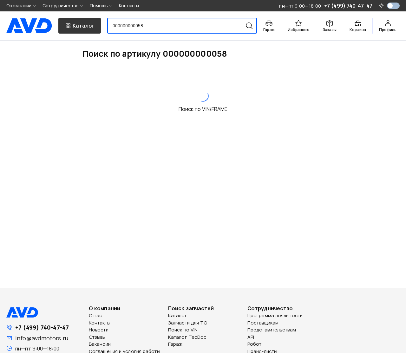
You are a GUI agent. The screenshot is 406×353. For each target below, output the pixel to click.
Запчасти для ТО (187, 322)
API (250, 337)
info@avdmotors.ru (41, 338)
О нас (95, 315)
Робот (254, 344)
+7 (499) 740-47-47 (42, 327)
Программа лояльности (275, 315)
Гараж (175, 344)
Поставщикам (262, 322)
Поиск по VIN (183, 329)
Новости (98, 329)
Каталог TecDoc (187, 337)
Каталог (177, 315)
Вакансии (100, 344)
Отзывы (97, 337)
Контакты (129, 6)
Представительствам (271, 329)
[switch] (393, 6)
